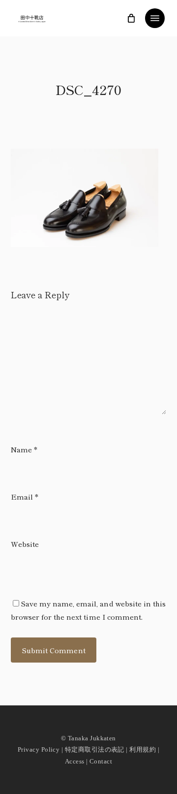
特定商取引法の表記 (94, 749)
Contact (100, 761)
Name (24, 449)
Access (75, 761)
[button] (155, 18)
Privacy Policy (38, 749)
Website (25, 544)
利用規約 (142, 749)
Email (24, 496)
